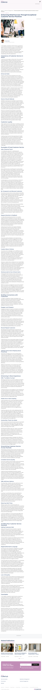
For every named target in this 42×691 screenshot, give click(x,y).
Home (2, 10)
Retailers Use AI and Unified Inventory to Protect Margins (7, 654)
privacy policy (31, 668)
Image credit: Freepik (20, 36)
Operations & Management (25, 679)
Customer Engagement (8, 10)
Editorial (2, 683)
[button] (18, 658)
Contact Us (7, 687)
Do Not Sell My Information (34, 687)
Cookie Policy (12, 687)
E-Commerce (3, 681)
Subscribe (35, 664)
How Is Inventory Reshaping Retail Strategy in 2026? (20, 654)
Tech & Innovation (4, 679)
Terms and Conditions (25, 687)
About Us (2, 687)
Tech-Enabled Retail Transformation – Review (33, 654)
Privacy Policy (18, 687)
